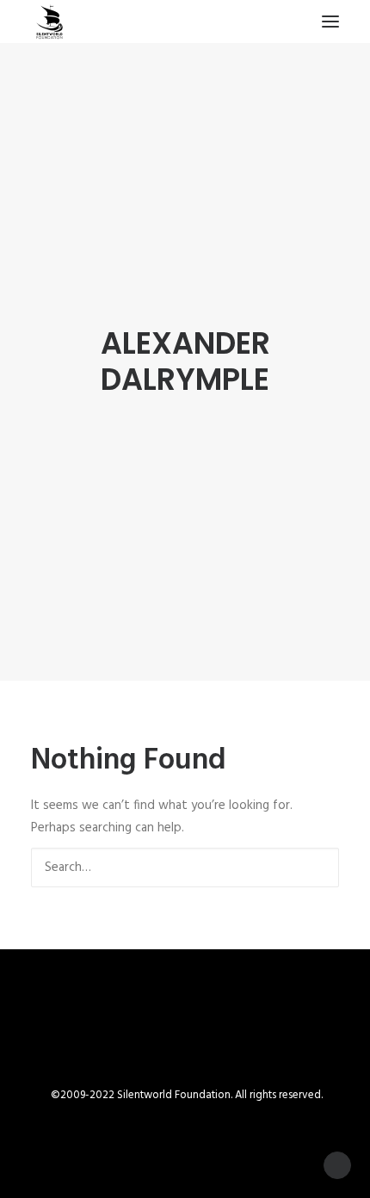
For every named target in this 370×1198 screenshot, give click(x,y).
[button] (330, 21)
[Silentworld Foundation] (50, 21)
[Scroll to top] (337, 1165)
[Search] (185, 867)
